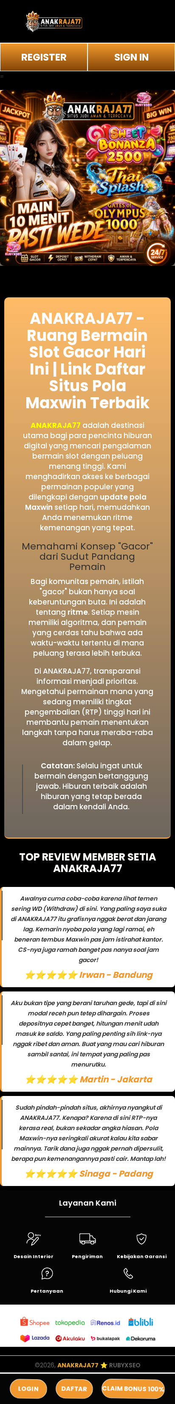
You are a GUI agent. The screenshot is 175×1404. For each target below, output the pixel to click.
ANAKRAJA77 (56, 425)
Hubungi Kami (128, 1291)
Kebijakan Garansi (142, 1256)
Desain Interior (34, 1256)
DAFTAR (74, 1388)
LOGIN (28, 1388)
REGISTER (44, 57)
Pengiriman (87, 1256)
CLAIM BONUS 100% (133, 1389)
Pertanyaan (47, 1291)
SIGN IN (131, 57)
